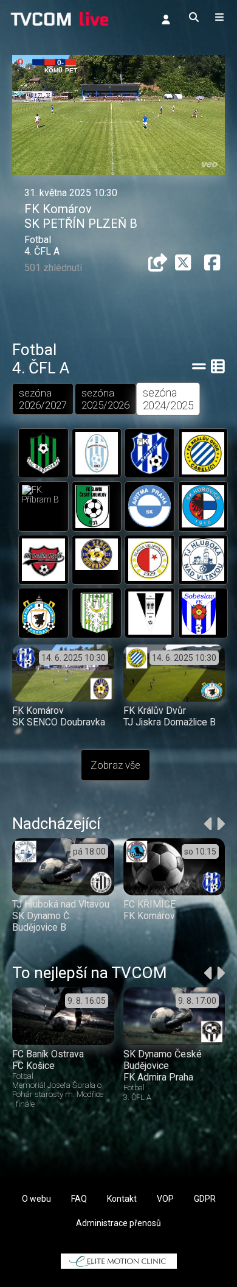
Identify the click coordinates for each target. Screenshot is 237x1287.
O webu (36, 1199)
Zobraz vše (115, 765)
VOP (165, 1199)
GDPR (205, 1199)
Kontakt (122, 1199)
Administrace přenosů (118, 1223)
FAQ (79, 1199)
